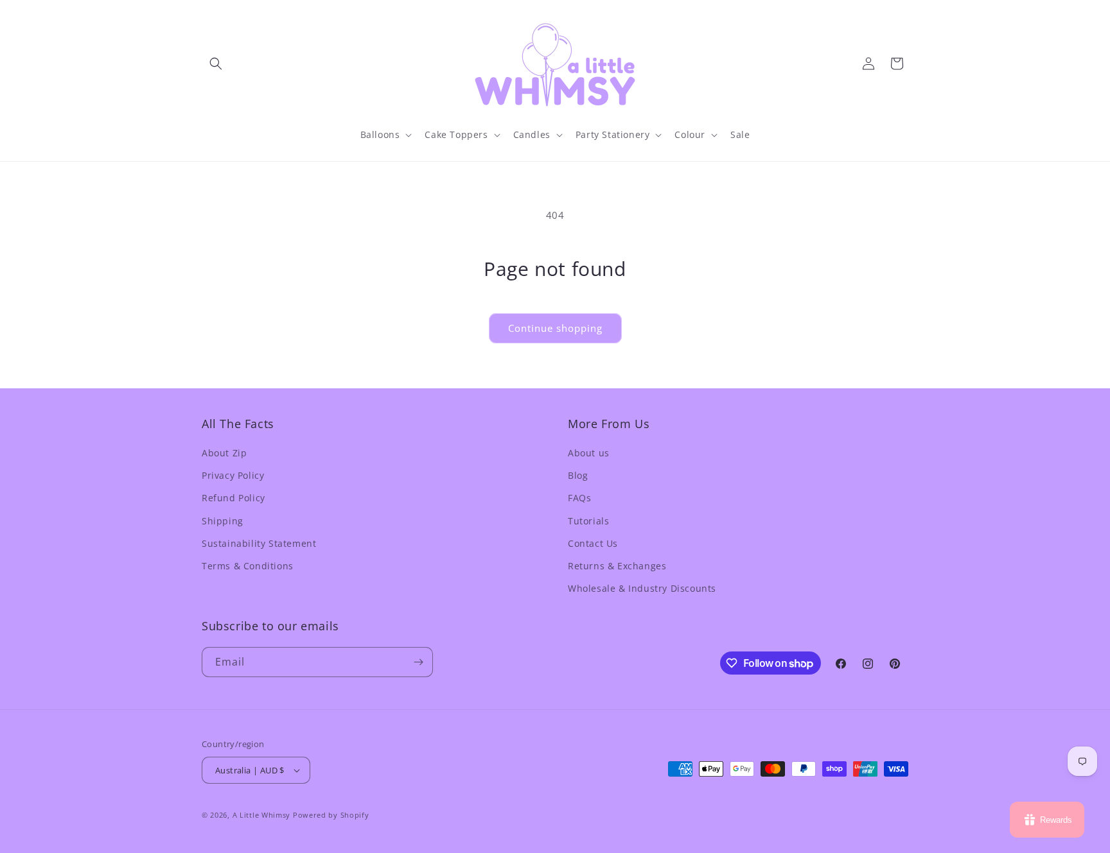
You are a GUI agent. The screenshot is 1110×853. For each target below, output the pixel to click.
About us (589, 453)
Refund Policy (233, 498)
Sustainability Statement (259, 543)
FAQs (579, 498)
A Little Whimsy (262, 815)
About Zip (224, 453)
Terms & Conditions (248, 566)
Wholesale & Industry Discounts (642, 588)
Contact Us (593, 543)
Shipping (222, 521)
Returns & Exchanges (617, 566)
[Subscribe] (418, 662)
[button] (216, 63)
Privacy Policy (233, 475)
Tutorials (588, 521)
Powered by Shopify (331, 815)
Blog (578, 475)
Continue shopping (555, 328)
